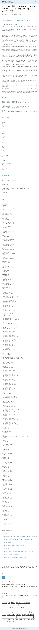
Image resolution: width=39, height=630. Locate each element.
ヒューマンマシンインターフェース (8, 609)
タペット (18, 607)
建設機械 (28, 614)
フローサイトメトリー (19, 609)
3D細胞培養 (5, 602)
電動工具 (32, 619)
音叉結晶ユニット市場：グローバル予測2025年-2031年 (11, 554)
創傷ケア (13, 614)
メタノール (32, 612)
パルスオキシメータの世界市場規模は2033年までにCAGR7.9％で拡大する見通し (15, 543)
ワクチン (4, 614)
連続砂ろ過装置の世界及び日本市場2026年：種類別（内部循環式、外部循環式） (15, 557)
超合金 (13, 619)
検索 (2, 573)
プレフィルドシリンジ (28, 609)
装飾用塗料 (4, 619)
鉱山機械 (28, 619)
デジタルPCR (23, 607)
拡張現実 (32, 614)
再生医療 (8, 614)
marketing (14, 20)
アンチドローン (18, 602)
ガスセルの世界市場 (6, 548)
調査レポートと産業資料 (7, 20)
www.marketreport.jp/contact (7, 531)
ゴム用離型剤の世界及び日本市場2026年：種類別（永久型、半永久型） (13, 545)
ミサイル (27, 612)
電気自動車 (9, 621)
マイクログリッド (22, 612)
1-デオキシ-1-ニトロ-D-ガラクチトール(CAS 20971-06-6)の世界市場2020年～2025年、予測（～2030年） (19, 550)
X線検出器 (13, 602)
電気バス (4, 621)
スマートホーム (5, 607)
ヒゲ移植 (27, 20)
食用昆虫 (13, 621)
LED (9, 602)
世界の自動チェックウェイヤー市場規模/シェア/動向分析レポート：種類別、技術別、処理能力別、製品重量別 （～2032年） (19, 593)
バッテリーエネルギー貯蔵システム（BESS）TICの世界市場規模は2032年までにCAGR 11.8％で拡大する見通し (19, 596)
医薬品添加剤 (18, 614)
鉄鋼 (24, 619)
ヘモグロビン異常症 (6, 612)
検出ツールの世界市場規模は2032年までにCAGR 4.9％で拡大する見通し (14, 584)
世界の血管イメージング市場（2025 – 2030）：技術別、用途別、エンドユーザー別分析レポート (17, 539)
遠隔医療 (20, 619)
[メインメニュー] (35, 2)
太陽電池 (23, 614)
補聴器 (9, 619)
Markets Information (6, 1)
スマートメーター (12, 607)
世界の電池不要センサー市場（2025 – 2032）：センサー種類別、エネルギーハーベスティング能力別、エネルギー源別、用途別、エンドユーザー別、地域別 (19, 587)
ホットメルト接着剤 (14, 612)
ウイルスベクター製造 (26, 602)
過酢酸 (16, 619)
